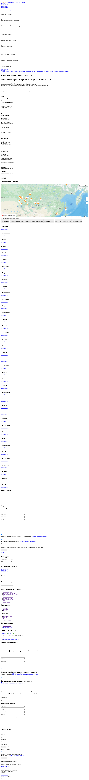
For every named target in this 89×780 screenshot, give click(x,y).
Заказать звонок (4, 6)
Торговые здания (7, 595)
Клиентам (3, 70)
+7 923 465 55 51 (4, 4)
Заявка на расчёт (4, 7)
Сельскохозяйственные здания (10, 594)
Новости (5, 610)
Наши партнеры (7, 618)
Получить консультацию (6, 87)
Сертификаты (40, 71)
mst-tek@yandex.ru (5, 766)
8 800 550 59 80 (4, 3)
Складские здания (7, 592)
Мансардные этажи (8, 598)
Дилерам (12, 2)
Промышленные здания (9, 593)
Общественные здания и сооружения (8, 601)
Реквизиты (5, 609)
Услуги (8, 2)
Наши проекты (4, 69)
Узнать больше (4, 229)
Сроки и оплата (21, 71)
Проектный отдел (9, 71)
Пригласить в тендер (20, 2)
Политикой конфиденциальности (39, 536)
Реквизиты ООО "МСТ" (31, 71)
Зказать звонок (4, 571)
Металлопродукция (8, 599)
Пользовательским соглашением (28, 541)
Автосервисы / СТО (8, 597)
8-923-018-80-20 (4, 775)
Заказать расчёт (7, 626)
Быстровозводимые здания (7, 9)
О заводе (3, 71)
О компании (3, 2)
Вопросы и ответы (7, 616)
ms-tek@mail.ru (4, 578)
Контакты (3, 72)
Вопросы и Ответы (48, 71)
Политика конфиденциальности (61, 71)
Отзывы (16, 71)
